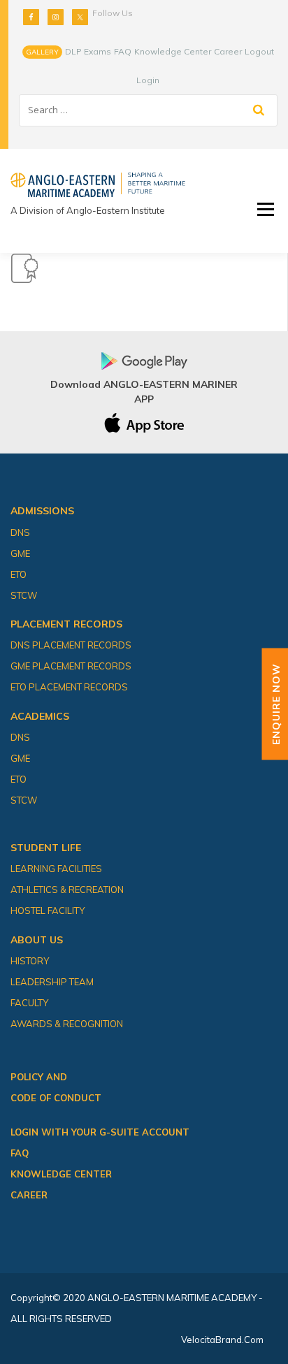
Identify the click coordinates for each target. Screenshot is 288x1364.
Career (228, 51)
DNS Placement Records (70, 645)
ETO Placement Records (69, 686)
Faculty (29, 1002)
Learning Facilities (56, 868)
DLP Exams (88, 51)
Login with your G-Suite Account (99, 1132)
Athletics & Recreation (67, 889)
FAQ (122, 51)
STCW (23, 595)
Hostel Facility (47, 910)
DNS (20, 532)
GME (20, 553)
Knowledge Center (172, 51)
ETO (18, 574)
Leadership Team (52, 981)
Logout (259, 51)
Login (147, 80)
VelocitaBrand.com (222, 1339)
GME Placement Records (70, 666)
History (29, 960)
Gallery (42, 52)
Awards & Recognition (66, 1023)
